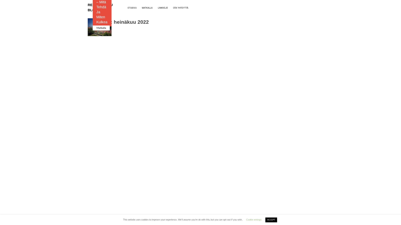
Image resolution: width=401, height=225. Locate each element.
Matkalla (101, 28)
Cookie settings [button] (253, 220)
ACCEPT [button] (271, 220)
